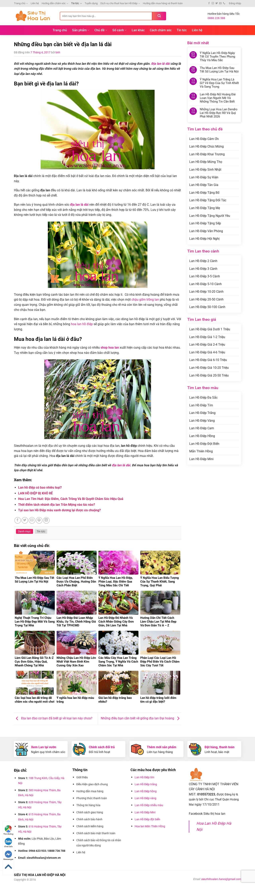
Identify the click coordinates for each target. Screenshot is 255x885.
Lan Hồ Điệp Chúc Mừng (206, 146)
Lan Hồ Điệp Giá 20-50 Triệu (209, 375)
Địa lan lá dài (160, 64)
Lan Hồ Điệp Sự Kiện (203, 177)
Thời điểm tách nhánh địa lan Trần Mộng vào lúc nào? (56, 505)
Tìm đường (8, 834)
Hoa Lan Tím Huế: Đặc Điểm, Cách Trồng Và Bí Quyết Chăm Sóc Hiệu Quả (70, 499)
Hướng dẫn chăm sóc (54, 3)
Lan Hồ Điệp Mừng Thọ (205, 162)
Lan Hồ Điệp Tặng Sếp (205, 223)
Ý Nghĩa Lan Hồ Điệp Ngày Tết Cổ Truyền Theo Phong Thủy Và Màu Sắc (217, 56)
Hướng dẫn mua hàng (90, 791)
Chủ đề (99, 30)
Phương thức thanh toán (92, 798)
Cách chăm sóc (161, 30)
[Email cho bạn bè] (32, 520)
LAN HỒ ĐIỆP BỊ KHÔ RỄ (35, 493)
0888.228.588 (216, 18)
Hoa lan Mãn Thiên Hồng (150, 826)
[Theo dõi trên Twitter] (216, 3)
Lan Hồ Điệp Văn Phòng (206, 231)
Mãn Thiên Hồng (201, 451)
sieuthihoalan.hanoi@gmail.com (221, 879)
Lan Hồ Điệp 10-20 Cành (206, 291)
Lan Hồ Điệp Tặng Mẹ (204, 208)
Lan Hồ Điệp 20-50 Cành (206, 299)
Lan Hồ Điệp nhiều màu (149, 805)
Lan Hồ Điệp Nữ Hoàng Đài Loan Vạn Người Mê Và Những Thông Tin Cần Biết (218, 98)
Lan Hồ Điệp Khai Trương (207, 154)
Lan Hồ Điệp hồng (146, 791)
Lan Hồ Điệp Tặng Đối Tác (207, 200)
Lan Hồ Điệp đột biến (147, 819)
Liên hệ (35, 3)
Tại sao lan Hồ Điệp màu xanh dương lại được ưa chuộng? (59, 510)
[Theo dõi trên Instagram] (213, 3)
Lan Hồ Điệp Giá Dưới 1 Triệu (209, 329)
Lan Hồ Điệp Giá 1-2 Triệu (207, 337)
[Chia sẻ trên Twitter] (25, 520)
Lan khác (138, 30)
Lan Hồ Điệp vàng (145, 798)
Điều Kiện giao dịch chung (92, 784)
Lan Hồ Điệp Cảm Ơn (204, 139)
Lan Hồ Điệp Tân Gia (203, 185)
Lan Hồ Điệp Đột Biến (204, 444)
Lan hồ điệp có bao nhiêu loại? (40, 487)
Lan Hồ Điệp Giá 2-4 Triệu (207, 344)
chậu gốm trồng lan (145, 299)
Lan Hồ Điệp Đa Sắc (203, 397)
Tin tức (75, 3)
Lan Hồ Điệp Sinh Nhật (205, 169)
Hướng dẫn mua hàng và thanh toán (163, 3)
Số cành (118, 30)
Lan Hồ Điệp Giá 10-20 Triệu (209, 368)
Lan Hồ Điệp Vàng (202, 420)
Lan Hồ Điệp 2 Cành (203, 261)
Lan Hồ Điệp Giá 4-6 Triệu (207, 352)
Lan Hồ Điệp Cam (201, 428)
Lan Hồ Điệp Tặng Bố (204, 193)
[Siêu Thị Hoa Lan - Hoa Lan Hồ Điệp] (34, 16)
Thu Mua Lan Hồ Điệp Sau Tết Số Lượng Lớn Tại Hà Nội (219, 69)
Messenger (8, 859)
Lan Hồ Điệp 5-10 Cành (205, 284)
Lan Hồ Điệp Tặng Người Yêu (209, 216)
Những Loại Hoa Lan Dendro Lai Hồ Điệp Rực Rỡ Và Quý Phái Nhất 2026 (218, 113)
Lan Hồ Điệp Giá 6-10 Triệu (208, 360)
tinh (57, 52)
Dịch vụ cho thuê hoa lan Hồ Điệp (118, 3)
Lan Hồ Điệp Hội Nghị (204, 239)
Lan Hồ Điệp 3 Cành (203, 269)
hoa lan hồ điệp (82, 324)
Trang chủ (19, 3)
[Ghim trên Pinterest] (39, 520)
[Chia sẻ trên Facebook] (17, 520)
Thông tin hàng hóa (88, 805)
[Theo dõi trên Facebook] (209, 3)
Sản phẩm (79, 30)
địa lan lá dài (121, 465)
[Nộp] (159, 16)
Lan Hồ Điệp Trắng (202, 413)
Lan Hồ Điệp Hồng (202, 436)
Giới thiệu (82, 777)
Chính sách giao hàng (89, 812)
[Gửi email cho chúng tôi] (220, 3)
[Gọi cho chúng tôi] (224, 3)
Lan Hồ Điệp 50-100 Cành (207, 307)
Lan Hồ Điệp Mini (201, 459)
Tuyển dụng (91, 3)
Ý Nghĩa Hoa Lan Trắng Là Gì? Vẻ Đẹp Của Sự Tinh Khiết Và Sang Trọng (219, 83)
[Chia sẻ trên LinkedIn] (46, 520)
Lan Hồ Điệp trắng (146, 784)
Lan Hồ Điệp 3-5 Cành (204, 276)
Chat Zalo (8, 846)
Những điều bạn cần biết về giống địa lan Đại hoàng (138, 718)
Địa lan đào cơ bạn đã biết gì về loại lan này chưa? (56, 718)
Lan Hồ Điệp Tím (201, 405)
